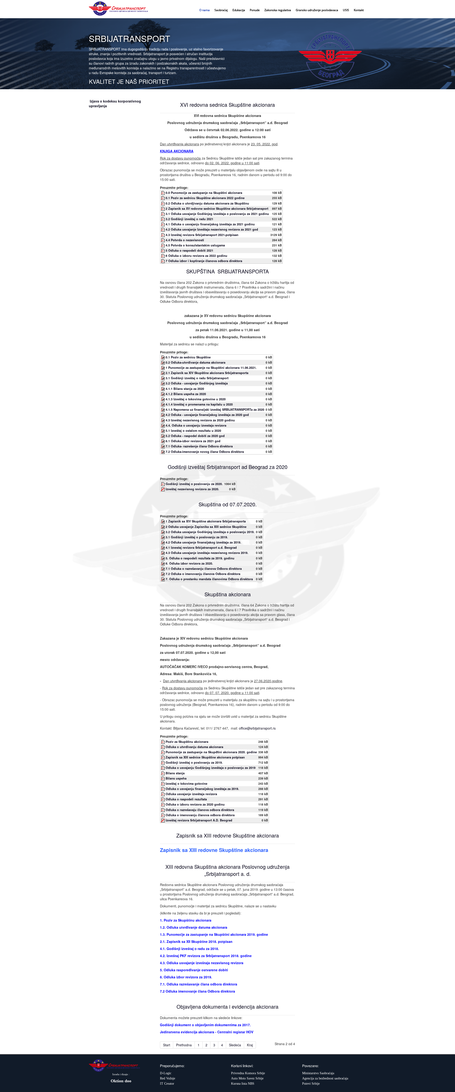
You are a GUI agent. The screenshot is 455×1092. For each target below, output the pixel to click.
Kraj (250, 1045)
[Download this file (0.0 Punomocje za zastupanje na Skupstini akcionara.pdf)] (163, 193)
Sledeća (235, 1045)
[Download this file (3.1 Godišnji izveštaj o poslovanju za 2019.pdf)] (163, 762)
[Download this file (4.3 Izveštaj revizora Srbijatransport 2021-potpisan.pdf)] (163, 235)
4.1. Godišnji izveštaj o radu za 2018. (189, 948)
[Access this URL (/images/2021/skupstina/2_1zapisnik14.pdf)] (163, 373)
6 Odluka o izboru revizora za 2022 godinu (196, 256)
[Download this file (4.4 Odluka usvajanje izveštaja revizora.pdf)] (163, 794)
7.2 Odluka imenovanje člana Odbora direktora (197, 991)
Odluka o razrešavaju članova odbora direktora (200, 810)
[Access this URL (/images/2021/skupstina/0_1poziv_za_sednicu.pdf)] (163, 357)
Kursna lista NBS (242, 1083)
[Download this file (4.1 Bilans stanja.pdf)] (163, 773)
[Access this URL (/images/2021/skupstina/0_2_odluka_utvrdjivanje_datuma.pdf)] (163, 362)
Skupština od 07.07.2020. (228, 504)
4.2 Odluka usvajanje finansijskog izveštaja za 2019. (203, 542)
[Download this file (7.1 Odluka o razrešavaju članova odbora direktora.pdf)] (163, 810)
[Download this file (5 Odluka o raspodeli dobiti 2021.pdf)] (163, 250)
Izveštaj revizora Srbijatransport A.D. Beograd (199, 820)
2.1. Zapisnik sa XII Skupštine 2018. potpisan (196, 941)
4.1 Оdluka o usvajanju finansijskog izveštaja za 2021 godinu (210, 224)
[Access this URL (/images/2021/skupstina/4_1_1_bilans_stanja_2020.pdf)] (163, 389)
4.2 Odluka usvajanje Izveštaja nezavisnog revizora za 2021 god (212, 229)
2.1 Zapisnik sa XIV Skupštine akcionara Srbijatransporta (207, 373)
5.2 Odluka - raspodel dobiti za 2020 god (195, 436)
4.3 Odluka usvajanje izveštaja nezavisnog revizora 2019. (207, 553)
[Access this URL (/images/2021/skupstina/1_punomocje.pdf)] (163, 367)
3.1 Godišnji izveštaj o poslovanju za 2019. (197, 537)
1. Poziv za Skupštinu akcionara (185, 920)
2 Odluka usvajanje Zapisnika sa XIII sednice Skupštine (206, 527)
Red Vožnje (167, 1078)
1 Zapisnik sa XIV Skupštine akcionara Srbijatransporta (206, 521)
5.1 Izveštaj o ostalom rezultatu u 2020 (193, 430)
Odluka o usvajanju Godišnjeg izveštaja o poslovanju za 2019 (210, 768)
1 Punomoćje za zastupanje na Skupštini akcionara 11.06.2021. (211, 367)
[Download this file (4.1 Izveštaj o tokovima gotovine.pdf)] (163, 783)
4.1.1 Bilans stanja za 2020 (185, 389)
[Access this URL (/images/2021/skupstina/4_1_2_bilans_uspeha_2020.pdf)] (163, 394)
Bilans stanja (175, 773)
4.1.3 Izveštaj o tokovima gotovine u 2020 (196, 399)
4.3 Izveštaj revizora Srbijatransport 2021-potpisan (202, 235)
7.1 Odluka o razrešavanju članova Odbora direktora (204, 568)
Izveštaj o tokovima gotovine (186, 783)
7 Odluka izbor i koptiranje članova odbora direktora (204, 261)
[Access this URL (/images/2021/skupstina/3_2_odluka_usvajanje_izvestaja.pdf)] (163, 383)
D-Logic (165, 1073)
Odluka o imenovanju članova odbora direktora (200, 815)
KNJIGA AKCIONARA (176, 151)
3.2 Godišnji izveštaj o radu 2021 (189, 219)
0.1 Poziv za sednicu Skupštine (188, 357)
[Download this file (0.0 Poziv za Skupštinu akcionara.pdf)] (163, 742)
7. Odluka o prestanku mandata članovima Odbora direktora (209, 579)
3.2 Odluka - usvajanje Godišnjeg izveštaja (197, 383)
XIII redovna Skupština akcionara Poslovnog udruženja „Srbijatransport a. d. (227, 870)
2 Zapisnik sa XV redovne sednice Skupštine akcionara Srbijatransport (217, 208)
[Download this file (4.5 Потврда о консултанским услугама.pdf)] (163, 245)
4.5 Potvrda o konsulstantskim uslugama (195, 245)
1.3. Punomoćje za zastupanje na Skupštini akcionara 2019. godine (214, 934)
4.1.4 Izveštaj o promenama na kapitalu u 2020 (199, 404)
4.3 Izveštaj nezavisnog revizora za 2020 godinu (200, 420)
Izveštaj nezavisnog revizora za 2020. (192, 489)
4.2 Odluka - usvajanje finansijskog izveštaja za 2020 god (207, 415)
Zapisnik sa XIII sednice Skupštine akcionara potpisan (205, 757)
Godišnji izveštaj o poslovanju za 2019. (194, 762)
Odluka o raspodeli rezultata (186, 799)
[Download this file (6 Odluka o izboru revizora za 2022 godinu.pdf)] (163, 256)
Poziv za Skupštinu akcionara (187, 742)
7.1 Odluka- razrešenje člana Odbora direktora (199, 446)
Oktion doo (121, 1081)
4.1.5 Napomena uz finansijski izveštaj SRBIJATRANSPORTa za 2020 (215, 409)
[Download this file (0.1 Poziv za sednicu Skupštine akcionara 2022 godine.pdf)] (163, 198)
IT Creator (167, 1083)
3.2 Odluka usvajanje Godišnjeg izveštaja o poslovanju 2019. (210, 532)
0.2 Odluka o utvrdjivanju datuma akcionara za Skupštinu (207, 203)
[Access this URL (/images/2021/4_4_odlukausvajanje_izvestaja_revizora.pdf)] (163, 425)
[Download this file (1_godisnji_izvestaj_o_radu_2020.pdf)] (163, 484)
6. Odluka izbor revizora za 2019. (186, 977)
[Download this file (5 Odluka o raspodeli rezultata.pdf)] (163, 799)
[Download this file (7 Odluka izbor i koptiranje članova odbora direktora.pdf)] (163, 261)
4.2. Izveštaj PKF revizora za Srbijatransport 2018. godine (206, 955)
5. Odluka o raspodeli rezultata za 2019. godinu (200, 558)
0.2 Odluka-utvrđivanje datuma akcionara (195, 362)
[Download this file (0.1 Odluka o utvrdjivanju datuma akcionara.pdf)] (163, 747)
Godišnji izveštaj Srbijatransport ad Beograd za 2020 (227, 466)
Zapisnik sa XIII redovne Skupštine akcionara (227, 835)
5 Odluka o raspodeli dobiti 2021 (189, 250)
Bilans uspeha (176, 778)
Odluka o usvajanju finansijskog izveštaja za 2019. (202, 789)
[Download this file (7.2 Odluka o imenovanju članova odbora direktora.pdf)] (163, 815)
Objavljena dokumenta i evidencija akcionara (227, 1006)
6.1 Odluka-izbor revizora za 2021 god (193, 441)
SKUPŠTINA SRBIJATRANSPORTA (227, 271)
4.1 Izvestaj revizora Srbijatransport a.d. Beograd (201, 547)
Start (166, 1045)
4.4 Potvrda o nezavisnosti (185, 240)
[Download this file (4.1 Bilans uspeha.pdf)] (163, 778)
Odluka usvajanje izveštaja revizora (191, 794)
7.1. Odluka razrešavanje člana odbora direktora (198, 984)
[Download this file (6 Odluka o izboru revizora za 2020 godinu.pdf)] (163, 804)
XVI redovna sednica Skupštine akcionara (227, 104)
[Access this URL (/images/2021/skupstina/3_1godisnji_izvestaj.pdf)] (163, 378)
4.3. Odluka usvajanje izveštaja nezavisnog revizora (201, 962)
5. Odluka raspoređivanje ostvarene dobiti (194, 969)
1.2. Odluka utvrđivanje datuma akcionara (193, 927)
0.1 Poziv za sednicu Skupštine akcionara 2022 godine (205, 198)
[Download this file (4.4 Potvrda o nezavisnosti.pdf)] (163, 240)
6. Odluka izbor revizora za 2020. (189, 563)
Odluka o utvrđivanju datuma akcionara (194, 747)
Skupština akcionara (228, 594)
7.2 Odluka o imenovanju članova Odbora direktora (203, 574)
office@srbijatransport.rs (257, 728)
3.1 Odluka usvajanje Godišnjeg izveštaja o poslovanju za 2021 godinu (217, 214)
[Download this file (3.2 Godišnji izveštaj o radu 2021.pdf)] (163, 219)
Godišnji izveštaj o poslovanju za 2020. (194, 484)
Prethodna (184, 1045)
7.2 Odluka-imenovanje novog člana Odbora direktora (205, 452)
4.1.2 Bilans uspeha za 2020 (186, 394)
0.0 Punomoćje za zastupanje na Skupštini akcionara (204, 193)
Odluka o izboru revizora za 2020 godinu (195, 804)
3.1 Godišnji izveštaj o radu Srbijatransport (197, 378)
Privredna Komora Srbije (248, 1073)
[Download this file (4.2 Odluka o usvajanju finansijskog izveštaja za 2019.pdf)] (163, 789)
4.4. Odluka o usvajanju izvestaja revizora (196, 425)
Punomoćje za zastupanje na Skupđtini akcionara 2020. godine (211, 752)
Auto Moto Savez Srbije (247, 1078)
